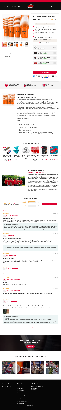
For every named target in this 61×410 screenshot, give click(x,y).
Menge (34, 65)
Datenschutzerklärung (21, 392)
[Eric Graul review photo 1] (6, 311)
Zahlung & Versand (20, 388)
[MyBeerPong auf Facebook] (5, 386)
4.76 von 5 (12, 203)
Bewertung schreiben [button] (49, 203)
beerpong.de (33, 389)
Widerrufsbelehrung (20, 390)
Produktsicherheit (7, 56)
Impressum (19, 386)
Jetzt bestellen (30, 346)
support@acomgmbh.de (38, 386)
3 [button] (30, 327)
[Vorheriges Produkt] (1, 154)
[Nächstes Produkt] (60, 154)
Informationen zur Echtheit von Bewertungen (23, 397)
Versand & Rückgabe (7, 53)
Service (8, 6)
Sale (19, 6)
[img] (6, 213)
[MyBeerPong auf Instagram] (3, 386)
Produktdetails (6, 49)
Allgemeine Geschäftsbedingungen (21, 395)
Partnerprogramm (20, 399)
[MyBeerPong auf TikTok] (10, 386)
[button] (51, 19)
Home (4, 6)
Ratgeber (14, 6)
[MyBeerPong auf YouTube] (7, 386)
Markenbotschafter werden (22, 401)
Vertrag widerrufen (20, 403)
